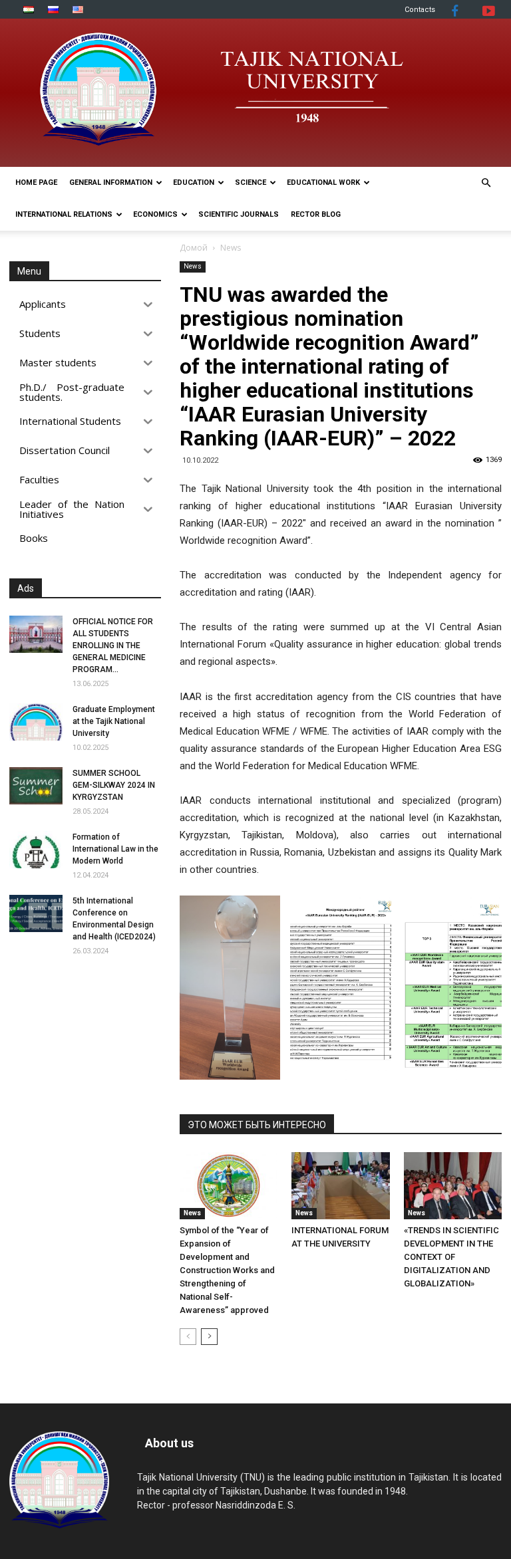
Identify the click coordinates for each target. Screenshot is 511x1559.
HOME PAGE (36, 182)
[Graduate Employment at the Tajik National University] (36, 722)
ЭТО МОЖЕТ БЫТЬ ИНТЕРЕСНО (257, 1125)
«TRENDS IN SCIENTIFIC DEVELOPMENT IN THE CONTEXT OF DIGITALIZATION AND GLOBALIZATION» (451, 1256)
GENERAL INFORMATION (110, 182)
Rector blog (316, 214)
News (193, 266)
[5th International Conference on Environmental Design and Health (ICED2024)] (36, 913)
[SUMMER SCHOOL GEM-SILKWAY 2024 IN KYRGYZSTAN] (36, 785)
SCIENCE (250, 182)
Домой (194, 247)
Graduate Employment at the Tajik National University (114, 721)
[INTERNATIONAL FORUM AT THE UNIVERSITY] (340, 1185)
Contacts (420, 9)
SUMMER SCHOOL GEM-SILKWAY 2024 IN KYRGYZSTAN (114, 785)
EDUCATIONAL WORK (323, 182)
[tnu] (255, 93)
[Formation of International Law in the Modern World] (36, 849)
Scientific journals (238, 214)
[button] (486, 183)
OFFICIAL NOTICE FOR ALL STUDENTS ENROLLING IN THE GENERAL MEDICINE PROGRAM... (113, 645)
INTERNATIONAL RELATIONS (63, 214)
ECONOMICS (155, 214)
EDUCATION (193, 182)
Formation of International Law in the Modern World (115, 849)
